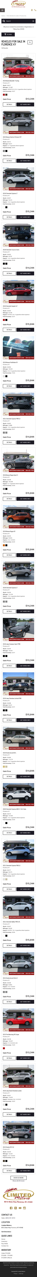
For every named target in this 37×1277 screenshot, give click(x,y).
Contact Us (4, 1246)
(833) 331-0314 (10, 1218)
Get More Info (25, 104)
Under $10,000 (5, 1253)
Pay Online (4, 1243)
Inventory (4, 1241)
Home (3, 15)
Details (9, 104)
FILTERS (9, 34)
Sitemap (21, 1273)
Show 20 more (19, 1178)
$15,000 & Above (6, 1258)
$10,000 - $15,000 (6, 1255)
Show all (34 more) (18, 1181)
